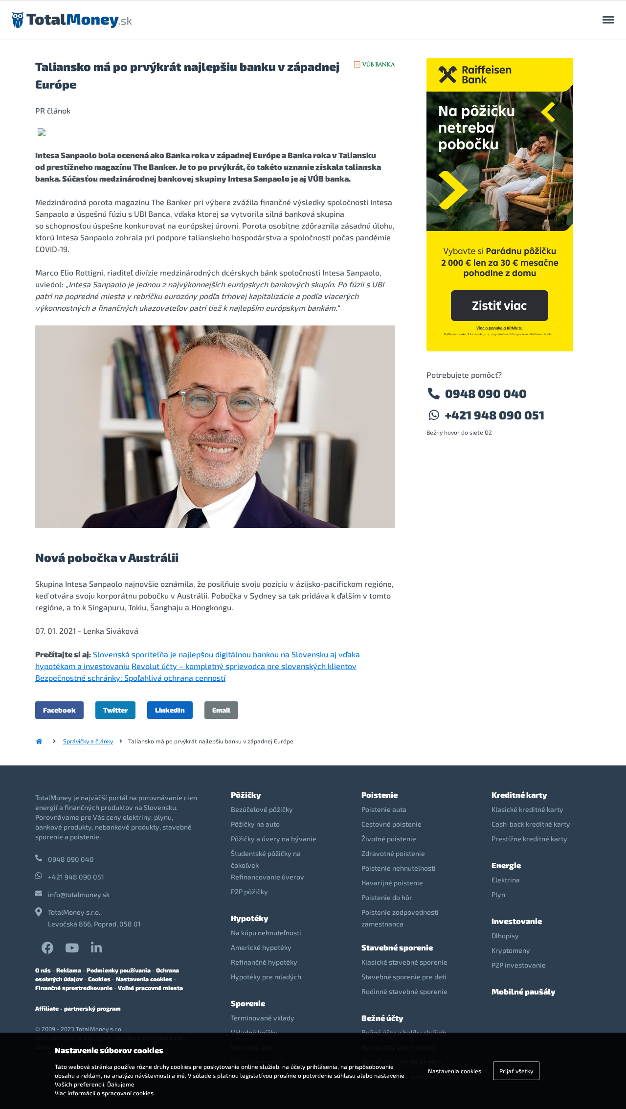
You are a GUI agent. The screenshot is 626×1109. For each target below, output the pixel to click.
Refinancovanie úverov (267, 877)
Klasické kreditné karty (527, 809)
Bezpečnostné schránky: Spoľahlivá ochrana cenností (130, 677)
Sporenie (248, 1003)
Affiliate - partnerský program (78, 1008)
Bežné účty (382, 1017)
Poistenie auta (383, 809)
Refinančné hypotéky (264, 962)
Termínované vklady (262, 1018)
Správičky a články (88, 741)
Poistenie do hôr (386, 897)
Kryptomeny (511, 950)
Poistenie (379, 794)
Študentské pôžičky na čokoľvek (266, 859)
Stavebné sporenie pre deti (404, 976)
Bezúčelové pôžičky (262, 809)
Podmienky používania (119, 970)
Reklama (68, 970)
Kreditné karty (519, 794)
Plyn (498, 894)
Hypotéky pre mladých (266, 976)
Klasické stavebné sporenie (404, 962)
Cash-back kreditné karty (531, 824)
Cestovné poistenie (391, 824)
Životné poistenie (388, 838)
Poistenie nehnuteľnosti (398, 868)
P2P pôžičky (249, 891)
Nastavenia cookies (144, 978)
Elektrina (506, 880)
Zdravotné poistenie (393, 853)
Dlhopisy (505, 935)
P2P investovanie (519, 965)
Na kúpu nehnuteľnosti (266, 932)
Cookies (99, 978)
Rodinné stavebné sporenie (404, 991)
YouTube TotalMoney (72, 948)
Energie (506, 865)
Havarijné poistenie (392, 882)
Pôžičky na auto (255, 824)
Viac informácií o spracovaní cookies (104, 1092)
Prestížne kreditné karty (529, 838)
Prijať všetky (516, 1070)
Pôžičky (246, 794)
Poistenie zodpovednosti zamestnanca (400, 918)
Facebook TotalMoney (47, 948)
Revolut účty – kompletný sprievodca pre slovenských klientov (244, 665)
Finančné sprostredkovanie (73, 987)
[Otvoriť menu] (608, 20)
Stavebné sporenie (397, 947)
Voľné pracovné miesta (150, 987)
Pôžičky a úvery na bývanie (273, 838)
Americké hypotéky (261, 947)
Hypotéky (249, 918)
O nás (43, 970)
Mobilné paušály (524, 991)
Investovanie (517, 920)
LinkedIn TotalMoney (96, 948)
